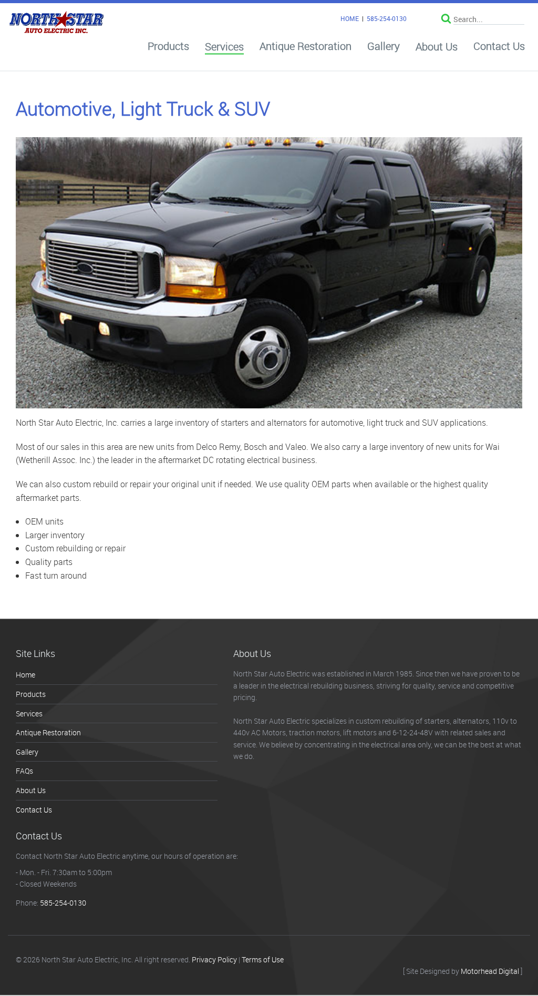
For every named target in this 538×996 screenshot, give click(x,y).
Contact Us (499, 46)
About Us (437, 46)
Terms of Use (263, 959)
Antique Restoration (305, 46)
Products (168, 46)
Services (224, 47)
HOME (349, 18)
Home (25, 675)
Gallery (383, 46)
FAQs (24, 771)
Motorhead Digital (490, 971)
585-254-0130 (387, 18)
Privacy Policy (214, 959)
